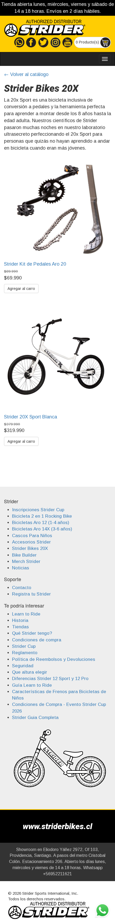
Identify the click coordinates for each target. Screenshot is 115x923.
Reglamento (24, 652)
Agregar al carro (21, 288)
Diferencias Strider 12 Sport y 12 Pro (50, 678)
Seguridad (22, 665)
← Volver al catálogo (26, 74)
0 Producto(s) (88, 42)
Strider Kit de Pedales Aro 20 (35, 264)
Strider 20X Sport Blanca (30, 416)
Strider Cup (24, 646)
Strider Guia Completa (35, 717)
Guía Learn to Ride (32, 685)
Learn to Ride (26, 614)
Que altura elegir (29, 672)
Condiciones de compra (36, 639)
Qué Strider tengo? (32, 633)
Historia (20, 620)
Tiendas (20, 626)
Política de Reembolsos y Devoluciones (53, 659)
